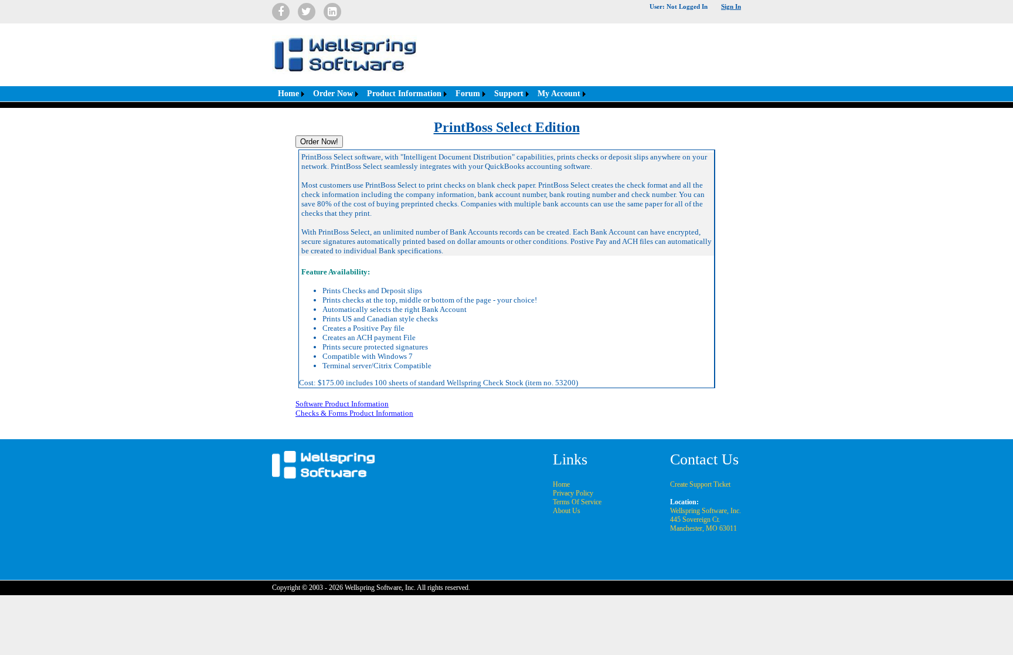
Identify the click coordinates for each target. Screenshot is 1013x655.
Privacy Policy (573, 493)
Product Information (404, 93)
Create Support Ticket (700, 484)
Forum (467, 93)
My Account (559, 93)
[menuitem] (289, 94)
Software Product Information (342, 403)
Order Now (333, 93)
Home (288, 93)
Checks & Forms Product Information (354, 413)
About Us (566, 511)
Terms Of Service (577, 502)
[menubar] (430, 94)
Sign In (731, 6)
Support (509, 93)
